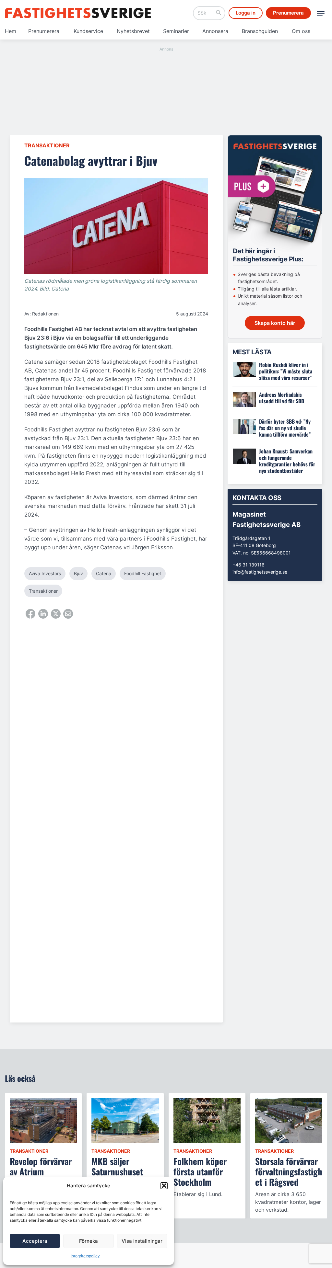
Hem (10, 31)
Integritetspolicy (85, 1255)
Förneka (88, 1241)
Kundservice (88, 31)
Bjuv (78, 573)
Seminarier (176, 31)
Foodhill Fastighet (142, 573)
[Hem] (78, 13)
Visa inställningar (142, 1241)
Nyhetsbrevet (133, 31)
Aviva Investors (45, 573)
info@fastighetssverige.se (259, 572)
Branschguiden (260, 31)
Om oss (301, 31)
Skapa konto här (275, 323)
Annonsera (215, 31)
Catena (103, 573)
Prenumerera (43, 31)
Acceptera (34, 1241)
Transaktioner (47, 145)
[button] (164, 1185)
